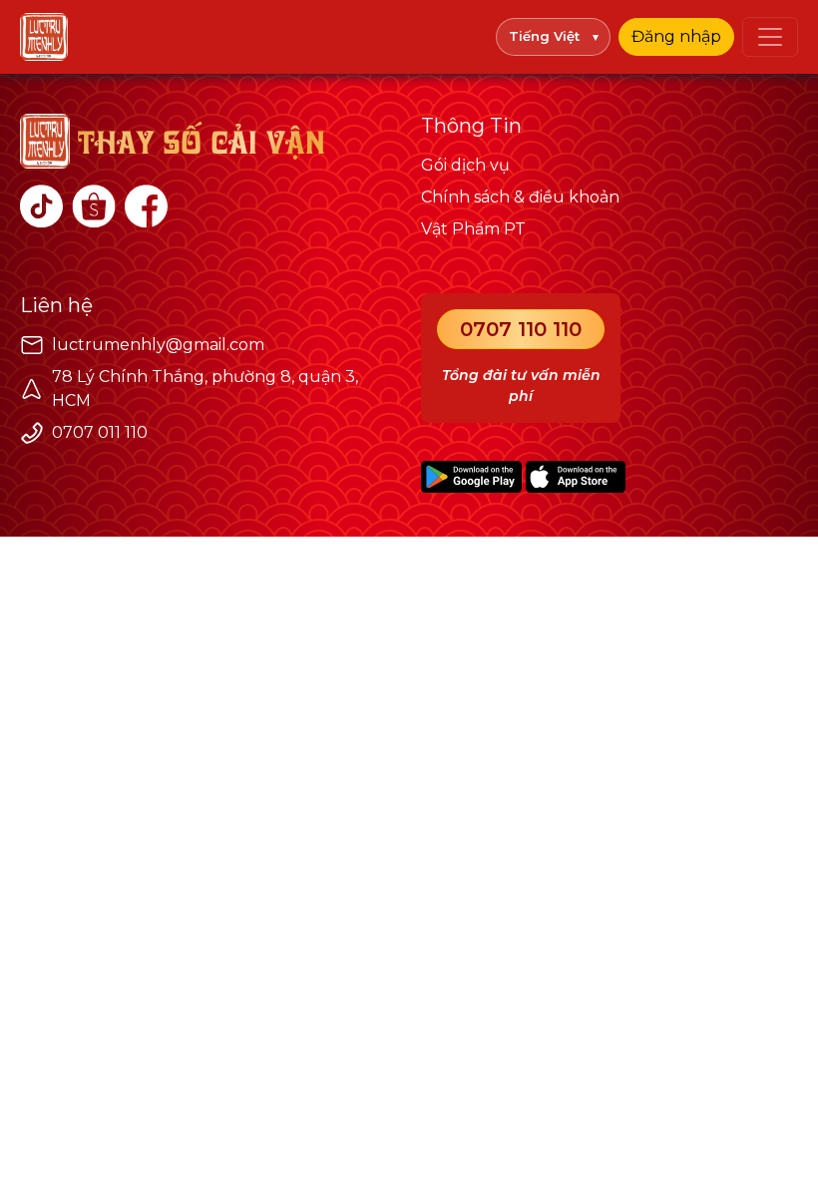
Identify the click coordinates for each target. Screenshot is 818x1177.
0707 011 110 (100, 432)
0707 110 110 (521, 329)
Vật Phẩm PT (473, 228)
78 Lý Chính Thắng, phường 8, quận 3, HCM (205, 388)
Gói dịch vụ (465, 165)
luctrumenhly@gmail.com (158, 344)
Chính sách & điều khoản (520, 197)
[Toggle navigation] (770, 37)
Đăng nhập (676, 36)
